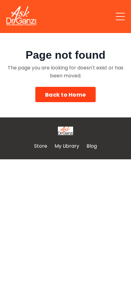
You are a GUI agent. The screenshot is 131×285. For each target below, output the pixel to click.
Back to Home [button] (65, 94)
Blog (92, 146)
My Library (67, 146)
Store (40, 146)
